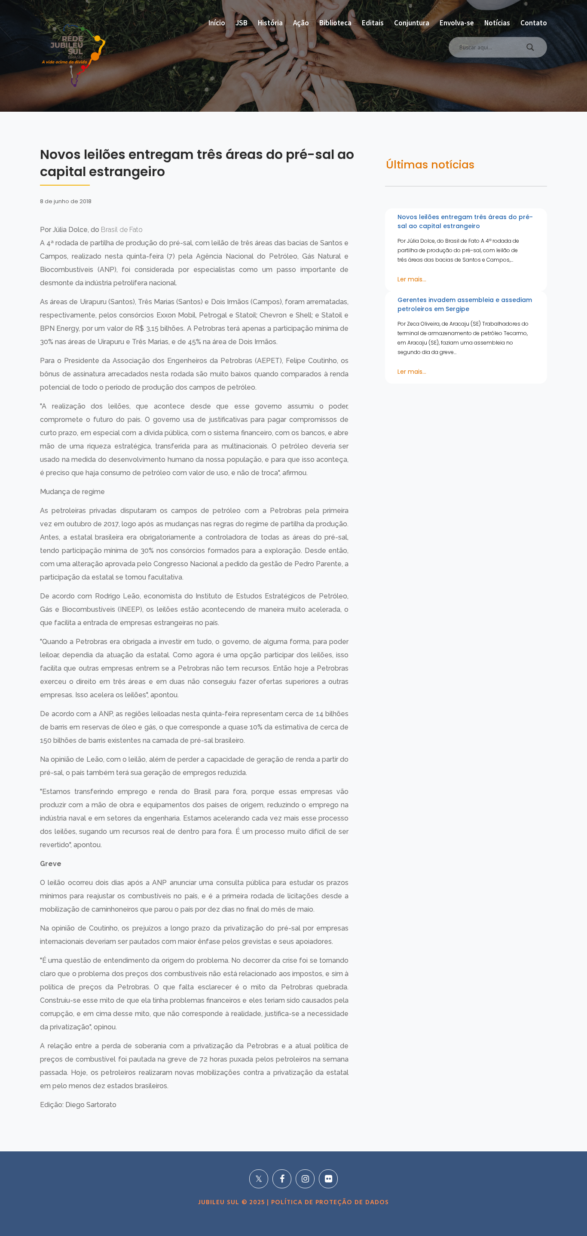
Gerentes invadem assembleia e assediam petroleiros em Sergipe (464, 304)
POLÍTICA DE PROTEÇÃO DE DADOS (329, 1202)
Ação (301, 22)
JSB (241, 22)
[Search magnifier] (530, 49)
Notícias (497, 22)
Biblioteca (335, 22)
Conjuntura (411, 22)
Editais (373, 22)
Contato (533, 22)
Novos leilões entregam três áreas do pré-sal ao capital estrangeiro (465, 221)
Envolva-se (457, 22)
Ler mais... (411, 279)
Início (216, 22)
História (270, 22)
